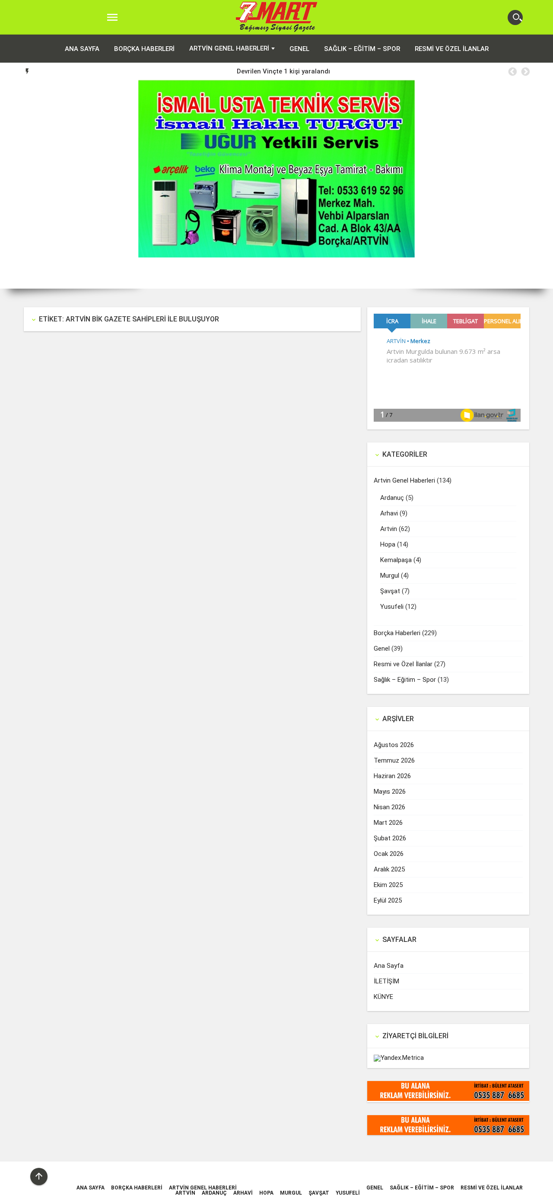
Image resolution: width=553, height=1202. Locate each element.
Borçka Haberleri (144, 49)
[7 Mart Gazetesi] (277, 17)
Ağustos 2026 (394, 745)
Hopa (387, 544)
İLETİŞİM (386, 981)
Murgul (389, 575)
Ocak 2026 (389, 854)
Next (540, 184)
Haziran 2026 (392, 776)
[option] (283, 71)
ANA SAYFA (82, 49)
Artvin (388, 529)
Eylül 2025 (388, 900)
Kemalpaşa (396, 560)
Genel (299, 49)
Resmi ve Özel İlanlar (452, 49)
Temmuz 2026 (394, 760)
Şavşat (390, 591)
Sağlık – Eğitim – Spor (362, 49)
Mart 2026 (388, 823)
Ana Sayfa (389, 966)
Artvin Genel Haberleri (229, 48)
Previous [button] (512, 71)
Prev (13, 184)
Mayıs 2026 (390, 791)
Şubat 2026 (390, 838)
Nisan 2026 (389, 807)
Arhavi (389, 513)
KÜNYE (383, 997)
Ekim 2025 (388, 885)
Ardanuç (392, 498)
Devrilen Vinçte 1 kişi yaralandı (283, 71)
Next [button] (525, 71)
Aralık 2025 (389, 869)
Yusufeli (392, 607)
